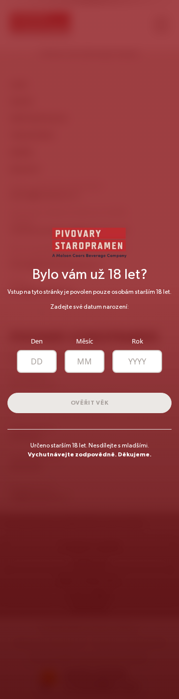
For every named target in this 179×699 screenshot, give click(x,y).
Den (37, 341)
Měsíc (84, 341)
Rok (137, 341)
